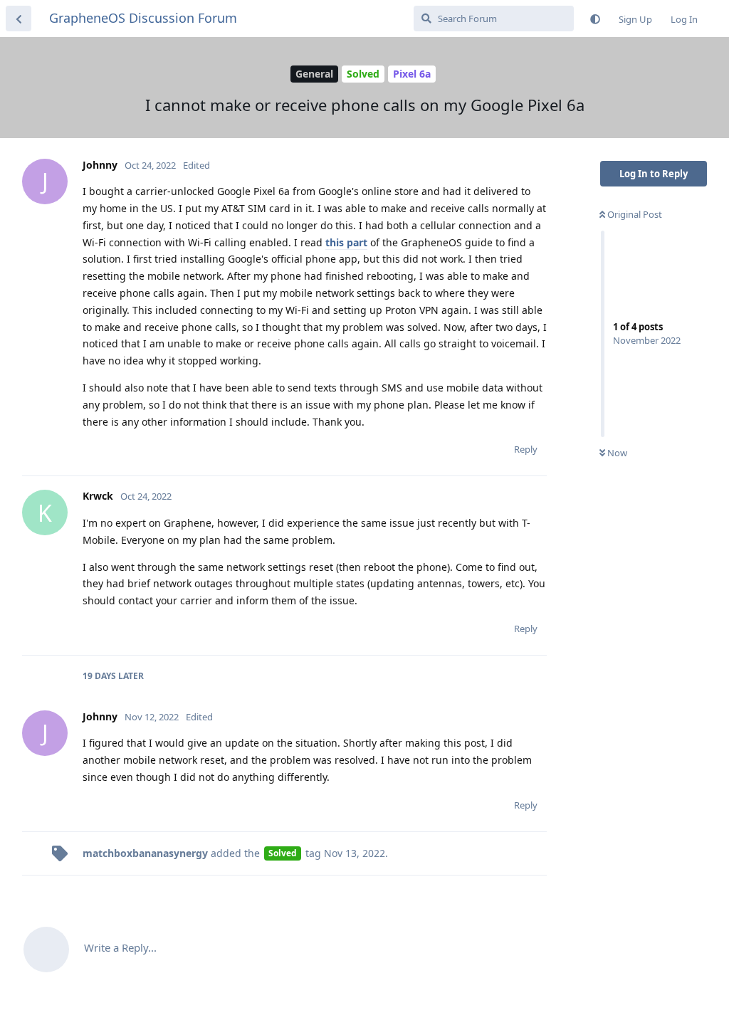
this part (346, 242)
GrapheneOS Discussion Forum (143, 17)
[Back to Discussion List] (18, 18)
